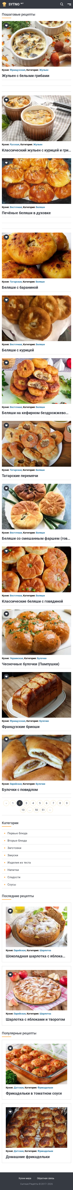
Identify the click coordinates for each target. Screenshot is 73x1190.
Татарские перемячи (20, 475)
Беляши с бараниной (20, 287)
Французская (17, 70)
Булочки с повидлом (20, 789)
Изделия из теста (19, 862)
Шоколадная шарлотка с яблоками (36, 956)
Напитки (13, 870)
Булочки (41, 658)
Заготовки (14, 848)
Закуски (12, 855)
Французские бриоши (20, 726)
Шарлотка (45, 950)
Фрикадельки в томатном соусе (34, 1093)
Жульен (43, 70)
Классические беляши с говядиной (32, 601)
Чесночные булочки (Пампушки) (30, 664)
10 (23, 809)
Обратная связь (45, 1178)
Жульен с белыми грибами (25, 75)
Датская (19, 1087)
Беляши (40, 207)
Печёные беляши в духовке (26, 213)
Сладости (13, 877)
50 (36, 809)
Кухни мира (25, 1178)
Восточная (16, 207)
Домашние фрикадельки (28, 1157)
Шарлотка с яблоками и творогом (35, 1019)
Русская (14, 144)
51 (43, 809)
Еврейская (16, 783)
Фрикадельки (45, 1087)
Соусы (11, 884)
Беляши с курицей (18, 350)
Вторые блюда (17, 840)
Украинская (16, 658)
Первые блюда (17, 833)
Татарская (16, 281)
